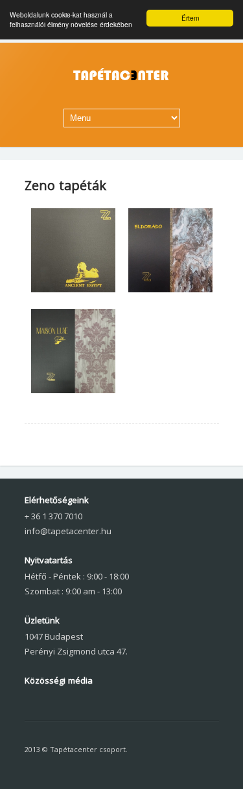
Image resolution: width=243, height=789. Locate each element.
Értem (190, 18)
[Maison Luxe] (73, 390)
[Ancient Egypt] (73, 289)
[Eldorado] (170, 289)
